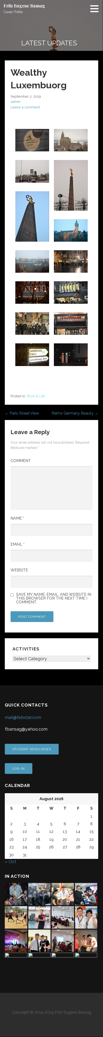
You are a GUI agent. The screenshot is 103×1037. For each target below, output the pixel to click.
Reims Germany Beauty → (75, 413)
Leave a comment (25, 107)
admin (15, 102)
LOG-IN (18, 768)
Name (17, 518)
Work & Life (36, 396)
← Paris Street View (22, 413)
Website (19, 570)
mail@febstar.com (23, 717)
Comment (21, 460)
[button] (96, 8)
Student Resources (31, 749)
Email (17, 544)
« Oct (10, 861)
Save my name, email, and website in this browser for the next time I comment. (53, 598)
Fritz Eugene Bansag (24, 6)
